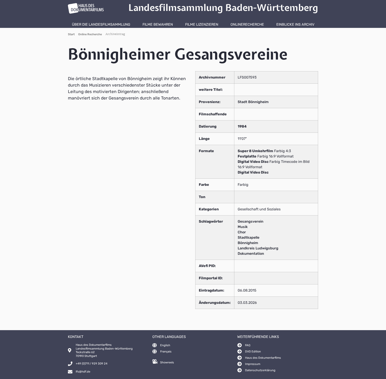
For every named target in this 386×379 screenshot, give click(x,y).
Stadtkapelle (248, 237)
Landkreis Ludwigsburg (258, 248)
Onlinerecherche (247, 24)
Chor (242, 232)
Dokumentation (251, 253)
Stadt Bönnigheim (253, 102)
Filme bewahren (158, 24)
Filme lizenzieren (201, 24)
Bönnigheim (248, 243)
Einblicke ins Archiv (295, 24)
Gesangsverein (250, 221)
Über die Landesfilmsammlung (101, 24)
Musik (243, 227)
